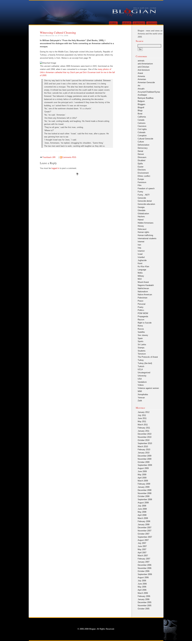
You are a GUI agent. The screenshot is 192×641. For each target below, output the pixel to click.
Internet (141, 241)
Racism (141, 319)
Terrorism (142, 354)
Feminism (142, 182)
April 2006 (142, 590)
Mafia (140, 273)
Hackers (141, 216)
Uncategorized (144, 372)
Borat (140, 114)
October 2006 (143, 571)
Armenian (142, 79)
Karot (140, 263)
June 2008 (142, 509)
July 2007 (142, 543)
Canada (141, 120)
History (141, 226)
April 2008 (142, 515)
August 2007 (143, 540)
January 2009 (143, 487)
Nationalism (143, 291)
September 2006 (145, 574)
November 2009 (144, 459)
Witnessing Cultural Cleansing (58, 32)
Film (139, 185)
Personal (141, 304)
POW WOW (143, 313)
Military (141, 276)
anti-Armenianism (145, 64)
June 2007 (142, 546)
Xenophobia (143, 394)
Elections (142, 170)
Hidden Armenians (145, 223)
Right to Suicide (145, 323)
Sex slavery (143, 335)
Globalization (143, 213)
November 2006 (144, 568)
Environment (143, 173)
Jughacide (142, 260)
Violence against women (148, 388)
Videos (141, 385)
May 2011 (142, 421)
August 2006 (143, 577)
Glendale (141, 210)
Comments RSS (69, 157)
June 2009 (142, 471)
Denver (141, 154)
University (142, 376)
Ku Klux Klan (143, 266)
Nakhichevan (143, 288)
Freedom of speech (146, 188)
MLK (140, 279)
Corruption (142, 135)
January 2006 (143, 599)
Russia (141, 329)
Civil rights (142, 129)
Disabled (141, 160)
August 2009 (143, 468)
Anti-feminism (144, 70)
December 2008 (144, 490)
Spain (140, 338)
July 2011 (142, 415)
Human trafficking (145, 235)
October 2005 (143, 609)
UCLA (140, 369)
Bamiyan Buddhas (146, 98)
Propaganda (143, 316)
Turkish (141, 366)
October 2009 (143, 462)
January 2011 (143, 431)
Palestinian (142, 298)
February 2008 (144, 521)
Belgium (141, 101)
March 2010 (143, 446)
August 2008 (143, 502)
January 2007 (143, 562)
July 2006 (142, 580)
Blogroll (141, 107)
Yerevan (141, 397)
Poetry (140, 307)
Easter (140, 167)
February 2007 (144, 559)
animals (141, 61)
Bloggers (141, 104)
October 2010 (143, 440)
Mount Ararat (143, 282)
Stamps (141, 348)
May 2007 (142, 549)
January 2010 (143, 453)
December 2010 (144, 434)
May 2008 (142, 512)
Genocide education (146, 204)
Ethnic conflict (144, 176)
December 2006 (144, 565)
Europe (141, 179)
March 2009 (143, 481)
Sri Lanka (142, 344)
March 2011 (143, 424)
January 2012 (143, 412)
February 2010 (144, 449)
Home (113, 23)
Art (139, 85)
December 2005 (144, 602)
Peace (140, 301)
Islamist (141, 251)
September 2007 (145, 537)
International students (147, 238)
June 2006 (142, 584)
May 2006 (142, 587)
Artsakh (141, 89)
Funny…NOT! (144, 195)
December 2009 (144, 456)
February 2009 (144, 484)
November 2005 (144, 605)
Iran (139, 245)
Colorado (141, 132)
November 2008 (144, 493)
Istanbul (141, 257)
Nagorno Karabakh (146, 285)
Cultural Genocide (145, 139)
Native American (145, 294)
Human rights (143, 232)
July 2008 (142, 506)
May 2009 (142, 474)
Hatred (140, 220)
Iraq (139, 248)
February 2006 (144, 596)
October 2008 (143, 496)
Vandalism (142, 382)
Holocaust (142, 229)
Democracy (143, 148)
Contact (139, 23)
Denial (140, 151)
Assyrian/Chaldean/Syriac (149, 92)
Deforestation (143, 145)
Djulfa (153, 23)
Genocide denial (145, 201)
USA (140, 379)
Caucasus (142, 126)
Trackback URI (49, 157)
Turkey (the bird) (145, 363)
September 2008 (145, 499)
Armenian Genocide (146, 82)
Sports (140, 341)
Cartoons (142, 123)
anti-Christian (143, 67)
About (126, 23)
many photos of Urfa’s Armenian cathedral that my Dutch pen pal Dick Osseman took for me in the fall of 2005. (77, 72)
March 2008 (143, 518)
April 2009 (142, 478)
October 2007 (143, 534)
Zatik (140, 400)
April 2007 (142, 552)
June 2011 (142, 418)
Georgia (141, 207)
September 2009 (145, 465)
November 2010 (144, 437)
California (142, 117)
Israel (140, 254)
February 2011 (144, 428)
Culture (141, 142)
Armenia (141, 76)
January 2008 (143, 524)
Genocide (142, 198)
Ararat (140, 73)
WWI (140, 391)
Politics (141, 310)
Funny (140, 192)
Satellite (141, 332)
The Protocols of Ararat (148, 357)
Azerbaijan (142, 95)
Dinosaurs (142, 157)
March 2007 (143, 555)
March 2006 (143, 593)
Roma (140, 326)
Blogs (140, 110)
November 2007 (144, 531)
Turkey (141, 360)
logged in (55, 168)
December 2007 (144, 527)
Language (142, 270)
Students (142, 351)
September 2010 (145, 443)
